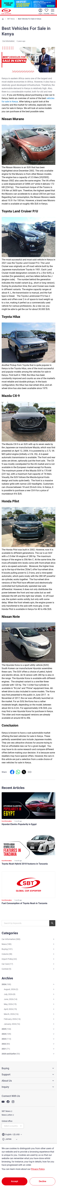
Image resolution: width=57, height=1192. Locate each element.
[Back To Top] (50, 1177)
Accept (14, 1181)
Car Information (8, 41)
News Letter (7, 1115)
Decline (42, 1181)
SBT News (11, 19)
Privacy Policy (38, 1169)
